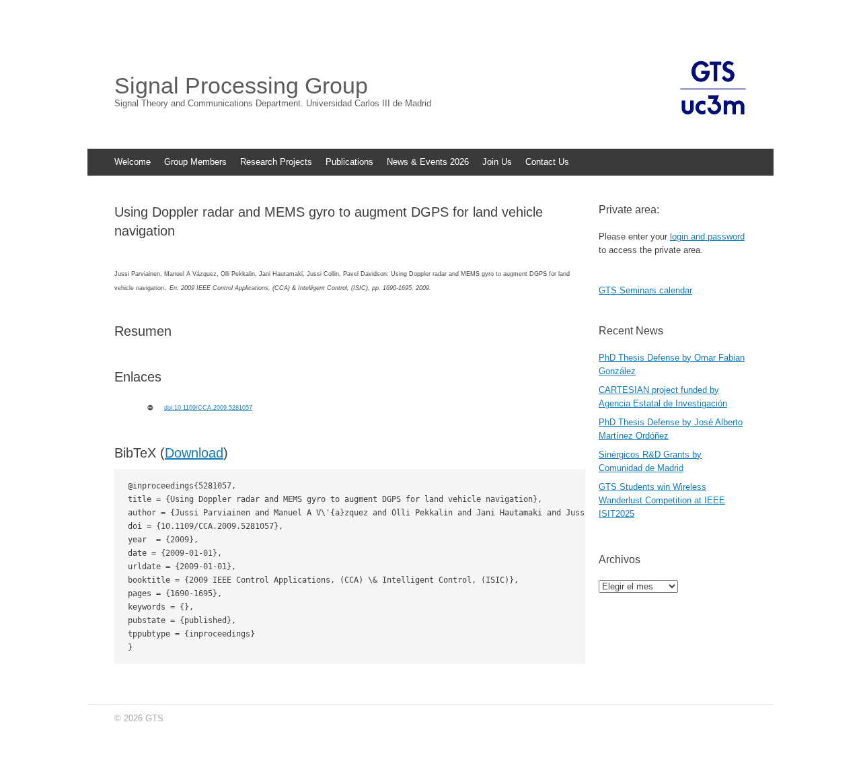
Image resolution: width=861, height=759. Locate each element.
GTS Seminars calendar (645, 290)
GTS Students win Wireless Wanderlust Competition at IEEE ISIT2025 (662, 500)
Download (194, 452)
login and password (707, 236)
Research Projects (276, 162)
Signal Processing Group (241, 85)
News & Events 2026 (428, 162)
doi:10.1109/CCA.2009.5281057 (208, 407)
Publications (349, 162)
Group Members (195, 162)
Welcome (132, 162)
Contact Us (547, 162)
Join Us (497, 162)
